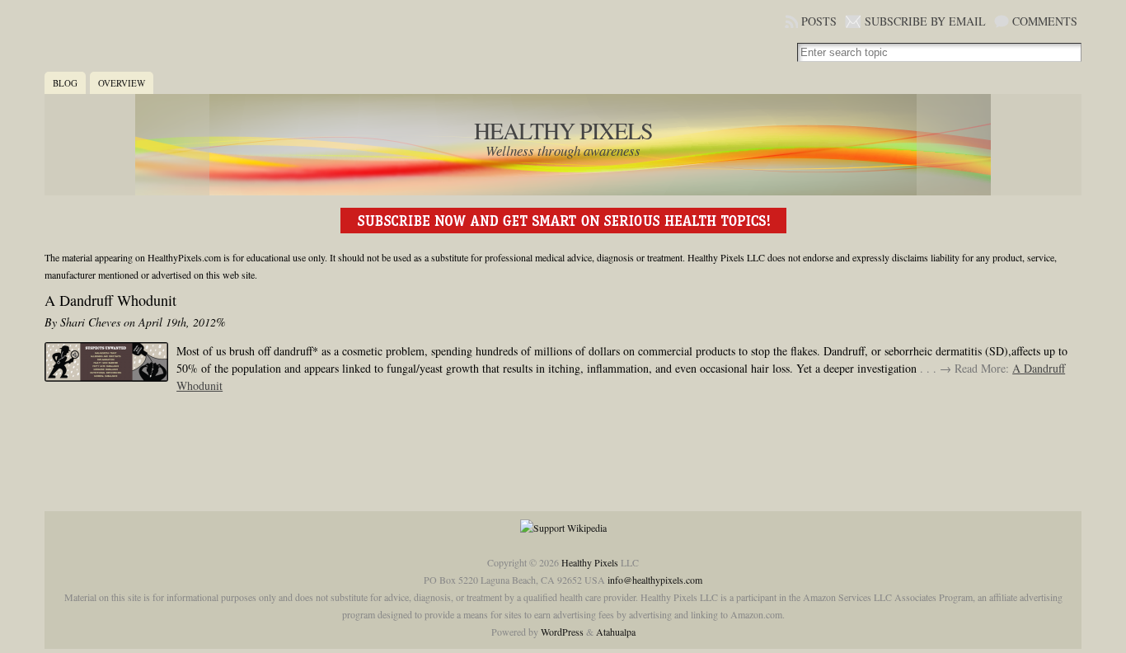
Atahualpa (616, 631)
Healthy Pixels (563, 130)
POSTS (819, 21)
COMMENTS (1044, 21)
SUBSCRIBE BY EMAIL (925, 21)
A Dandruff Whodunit (110, 300)
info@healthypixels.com (655, 579)
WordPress (562, 631)
